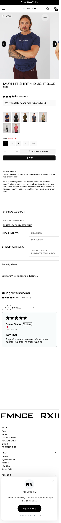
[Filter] (5, 307)
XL (26, 143)
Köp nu (29, 158)
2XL (33, 143)
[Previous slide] (4, 44)
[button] (4, 8)
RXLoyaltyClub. (39, 103)
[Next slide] (55, 44)
